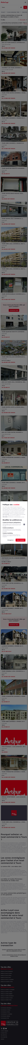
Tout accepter (20, 540)
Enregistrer (11, 540)
